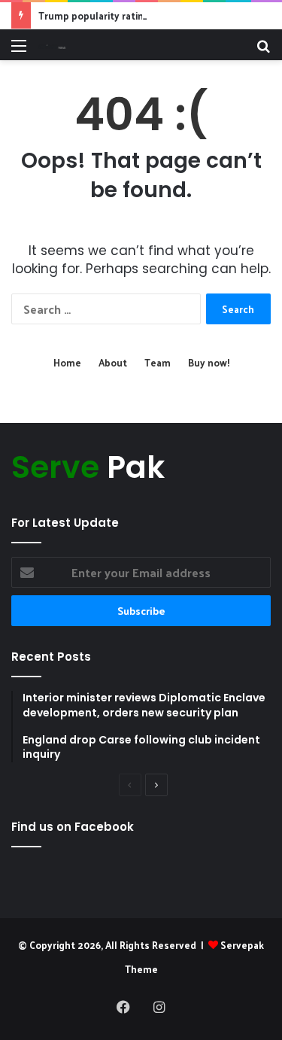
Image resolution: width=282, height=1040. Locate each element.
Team (157, 362)
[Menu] (18, 51)
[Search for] (263, 51)
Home (67, 362)
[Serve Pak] (51, 45)
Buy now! (208, 362)
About (113, 362)
